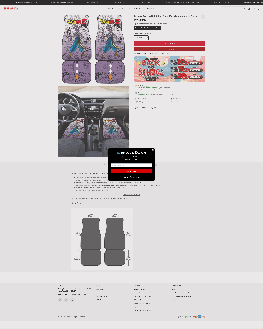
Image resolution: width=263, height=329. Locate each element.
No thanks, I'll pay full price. (131, 177)
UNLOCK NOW (131, 171)
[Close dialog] (153, 150)
